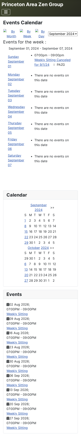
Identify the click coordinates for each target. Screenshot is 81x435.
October (34, 248)
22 (26, 237)
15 (26, 232)
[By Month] (11, 33)
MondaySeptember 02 (16, 79)
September (38, 205)
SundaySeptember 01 (16, 61)
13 (26, 269)
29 (26, 243)
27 (26, 280)
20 (26, 275)
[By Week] (27, 33)
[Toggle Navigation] (6, 12)
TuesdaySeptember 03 (16, 95)
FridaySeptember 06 (16, 144)
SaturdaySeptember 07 (16, 160)
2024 (38, 210)
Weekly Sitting (17, 314)
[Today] (41, 33)
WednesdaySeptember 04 (16, 111)
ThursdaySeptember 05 (16, 128)
